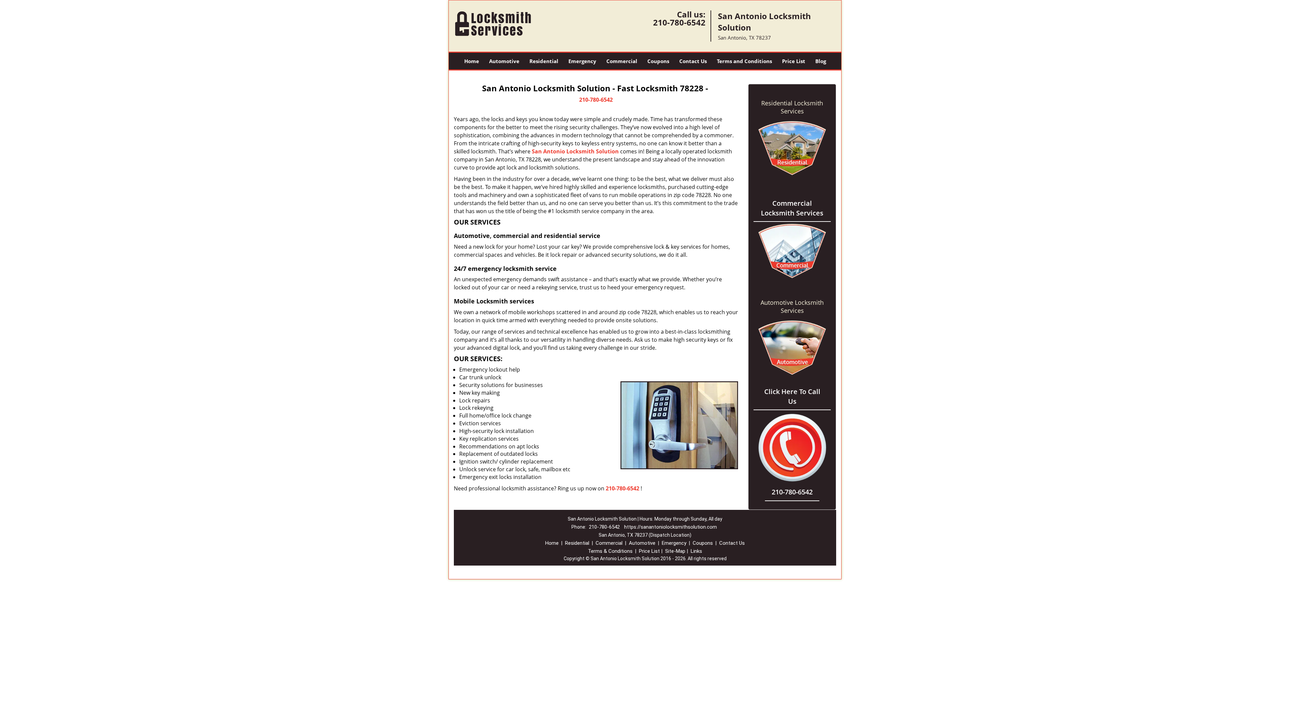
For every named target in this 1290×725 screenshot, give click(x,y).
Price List (793, 61)
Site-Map (675, 551)
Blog (820, 61)
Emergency (582, 61)
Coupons (658, 61)
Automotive (504, 61)
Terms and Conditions (744, 61)
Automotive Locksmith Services (792, 306)
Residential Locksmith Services (792, 107)
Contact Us (693, 61)
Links (696, 551)
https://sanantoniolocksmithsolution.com (670, 527)
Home (471, 61)
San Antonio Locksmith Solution (575, 151)
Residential (543, 61)
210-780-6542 (679, 22)
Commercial (621, 61)
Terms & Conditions (610, 551)
